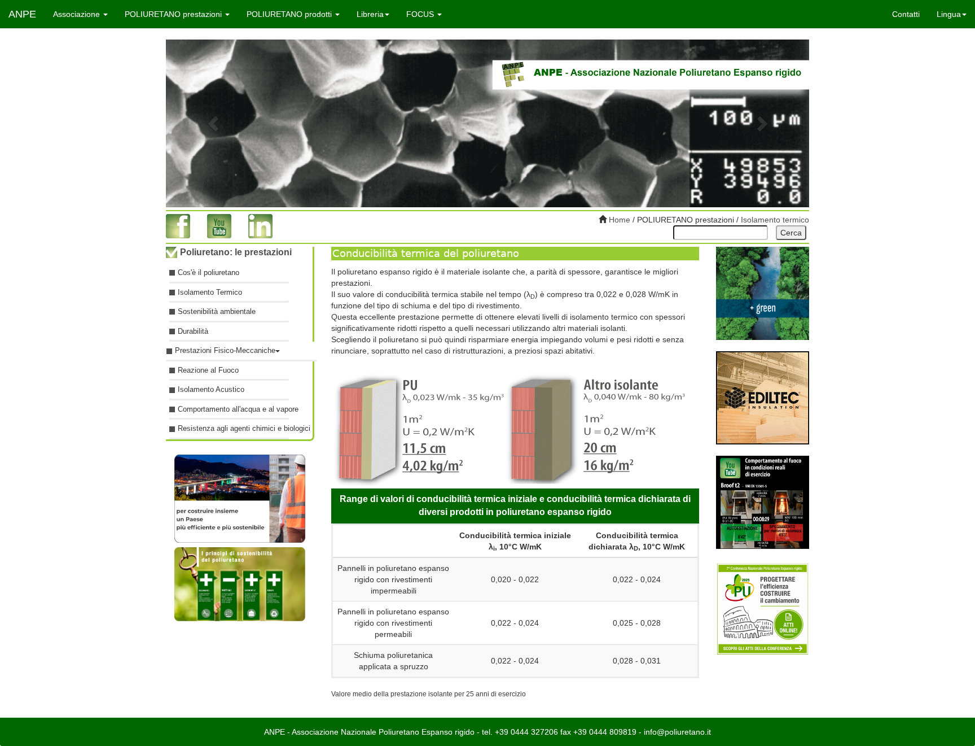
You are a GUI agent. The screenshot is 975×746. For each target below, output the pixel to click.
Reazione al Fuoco (208, 370)
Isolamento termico (775, 219)
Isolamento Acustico (211, 389)
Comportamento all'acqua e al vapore (233, 409)
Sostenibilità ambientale (217, 311)
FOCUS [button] (421, 14)
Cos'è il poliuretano (208, 272)
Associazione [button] (77, 14)
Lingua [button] (949, 14)
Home (618, 219)
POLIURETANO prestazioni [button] (174, 14)
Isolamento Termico (210, 291)
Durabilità (193, 331)
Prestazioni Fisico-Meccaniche (225, 350)
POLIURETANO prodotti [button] (290, 14)
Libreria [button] (370, 14)
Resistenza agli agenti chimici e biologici (233, 428)
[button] (214, 123)
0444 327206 (534, 731)
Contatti (906, 14)
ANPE (22, 14)
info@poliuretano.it (677, 731)
